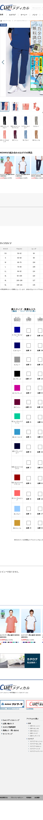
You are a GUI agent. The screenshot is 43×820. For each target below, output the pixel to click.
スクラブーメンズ (35, 748)
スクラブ (12, 15)
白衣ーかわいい (34, 731)
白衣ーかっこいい (35, 726)
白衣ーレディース (35, 735)
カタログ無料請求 (9, 727)
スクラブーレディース (36, 751)
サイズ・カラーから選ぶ (28, 311)
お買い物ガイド (8, 723)
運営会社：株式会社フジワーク (9, 709)
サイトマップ (7, 734)
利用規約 (28, 797)
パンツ (34, 15)
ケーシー (24, 15)
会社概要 (37, 797)
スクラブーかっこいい (36, 741)
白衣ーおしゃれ (34, 728)
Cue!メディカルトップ (11, 720)
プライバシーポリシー (17, 797)
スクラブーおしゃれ (35, 743)
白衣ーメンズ (33, 733)
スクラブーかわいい (35, 746)
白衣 (1, 14)
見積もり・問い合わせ (11, 730)
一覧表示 (14, 311)
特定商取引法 (4, 797)
